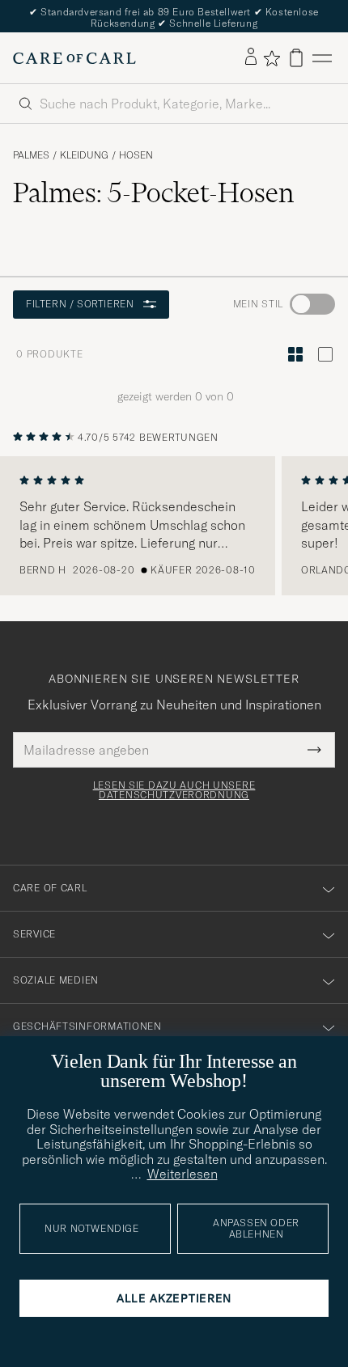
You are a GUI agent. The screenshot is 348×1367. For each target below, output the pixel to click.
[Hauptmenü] (322, 58)
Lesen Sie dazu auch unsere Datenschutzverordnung (174, 790)
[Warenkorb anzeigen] (296, 58)
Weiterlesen (182, 1173)
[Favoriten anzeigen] (271, 58)
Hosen (136, 155)
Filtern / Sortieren (80, 304)
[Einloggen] (251, 57)
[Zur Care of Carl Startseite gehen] (74, 58)
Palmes (31, 155)
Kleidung (84, 155)
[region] (174, 525)
